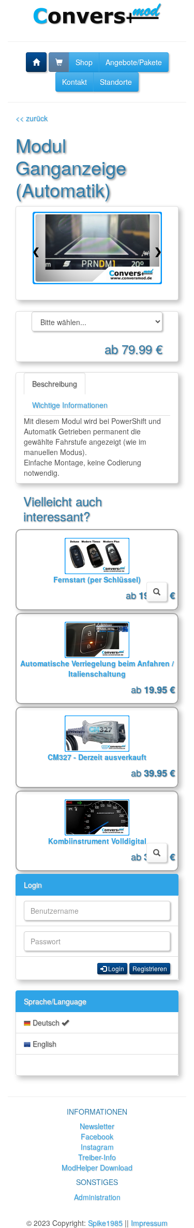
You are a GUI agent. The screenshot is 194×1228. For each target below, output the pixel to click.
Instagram (97, 1147)
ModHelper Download (97, 1167)
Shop (84, 62)
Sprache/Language (55, 1001)
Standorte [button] (116, 82)
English (43, 1044)
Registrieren (149, 968)
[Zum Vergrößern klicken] (97, 248)
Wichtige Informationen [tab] (70, 405)
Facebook (97, 1136)
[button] (36, 62)
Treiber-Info (97, 1157)
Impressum (149, 1223)
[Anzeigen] (156, 592)
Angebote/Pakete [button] (134, 62)
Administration (97, 1197)
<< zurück (32, 118)
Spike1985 (105, 1223)
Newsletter (97, 1126)
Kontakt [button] (74, 82)
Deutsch (46, 1022)
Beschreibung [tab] (54, 383)
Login (33, 885)
